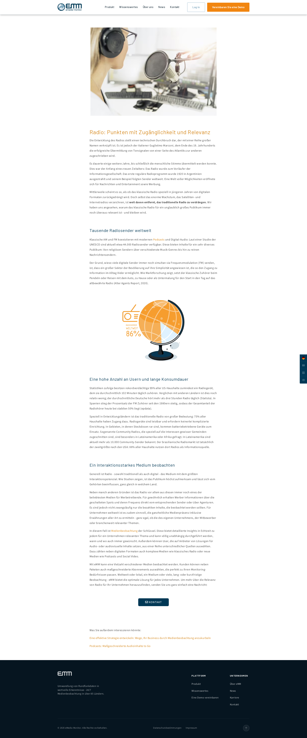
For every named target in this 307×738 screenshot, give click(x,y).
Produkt (109, 7)
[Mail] (303, 365)
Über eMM (235, 684)
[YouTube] (303, 380)
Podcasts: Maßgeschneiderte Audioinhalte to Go (120, 646)
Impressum (191, 727)
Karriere (234, 697)
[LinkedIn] (303, 372)
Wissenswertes (128, 7)
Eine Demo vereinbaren (205, 697)
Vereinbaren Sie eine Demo (228, 7)
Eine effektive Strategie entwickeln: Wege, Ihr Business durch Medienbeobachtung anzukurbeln (150, 638)
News (161, 7)
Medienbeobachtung (124, 531)
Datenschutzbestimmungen (167, 727)
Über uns (148, 7)
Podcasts (159, 240)
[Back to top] (246, 728)
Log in (196, 7)
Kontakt (174, 7)
